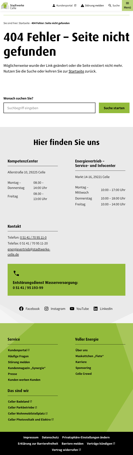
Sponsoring (83, 368)
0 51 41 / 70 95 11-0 (33, 237)
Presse (12, 374)
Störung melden (19, 362)
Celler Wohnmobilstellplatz (28, 413)
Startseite (24, 23)
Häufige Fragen (18, 356)
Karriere (81, 362)
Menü (127, 5)
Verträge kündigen (101, 443)
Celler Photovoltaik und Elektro (31, 419)
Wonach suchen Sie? (18, 98)
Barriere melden (72, 443)
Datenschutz (50, 437)
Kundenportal (19, 350)
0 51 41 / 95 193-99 (28, 287)
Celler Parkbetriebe (22, 408)
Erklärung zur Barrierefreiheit (38, 443)
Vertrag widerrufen (66, 450)
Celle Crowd (84, 374)
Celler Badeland (20, 401)
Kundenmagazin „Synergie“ (27, 368)
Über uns (82, 350)
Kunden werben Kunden (24, 379)
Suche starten (114, 108)
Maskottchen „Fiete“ (90, 356)
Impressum (30, 437)
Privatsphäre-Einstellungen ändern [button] (86, 437)
